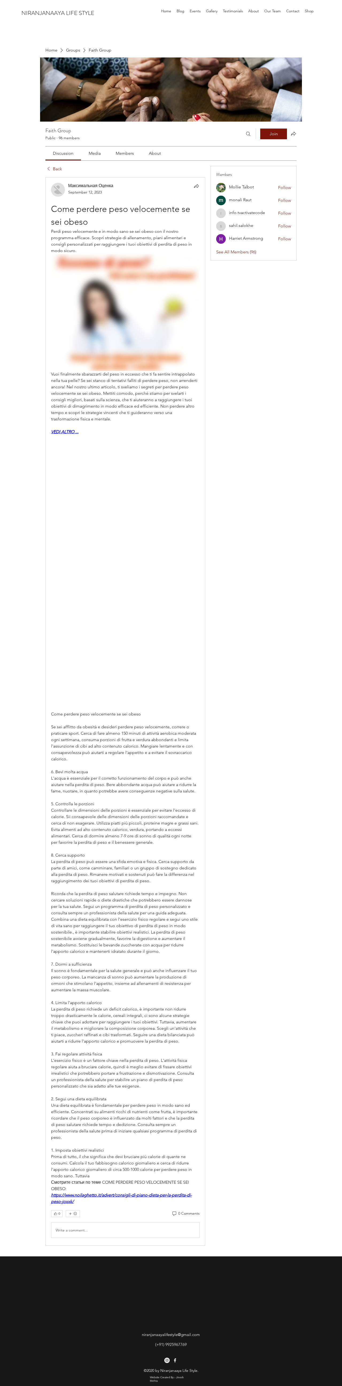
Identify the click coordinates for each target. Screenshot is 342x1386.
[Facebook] (175, 1360)
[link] (63, 153)
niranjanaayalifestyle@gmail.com (171, 1334)
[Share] (196, 186)
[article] (125, 711)
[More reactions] (73, 1213)
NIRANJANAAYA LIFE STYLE (57, 13)
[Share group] (293, 133)
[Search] (248, 134)
